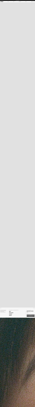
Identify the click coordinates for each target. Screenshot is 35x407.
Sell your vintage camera (17, 0)
